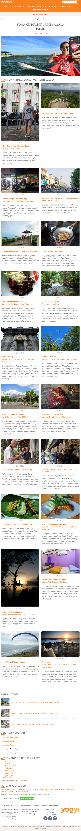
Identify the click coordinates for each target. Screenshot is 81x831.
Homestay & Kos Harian (67, 790)
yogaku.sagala (41, 33)
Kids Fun (8, 777)
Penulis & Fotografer (40, 14)
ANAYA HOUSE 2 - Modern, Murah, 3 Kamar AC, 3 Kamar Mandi (32, 724)
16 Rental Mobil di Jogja (18, 780)
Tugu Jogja (9, 767)
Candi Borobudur (11, 772)
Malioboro (8, 763)
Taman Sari (9, 768)
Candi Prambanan (11, 762)
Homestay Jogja (33, 7)
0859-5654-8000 (28, 798)
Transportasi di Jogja (30, 806)
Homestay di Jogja (10, 806)
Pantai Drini (9, 773)
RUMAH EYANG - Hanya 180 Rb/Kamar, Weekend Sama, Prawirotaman (35, 702)
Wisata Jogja (18, 7)
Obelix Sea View (10, 765)
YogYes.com (10, 19)
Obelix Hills (9, 775)
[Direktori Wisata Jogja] (70, 810)
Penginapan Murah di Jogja (10, 809)
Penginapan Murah (7, 791)
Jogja (7, 7)
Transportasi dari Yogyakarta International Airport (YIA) (30, 810)
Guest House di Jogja (10, 819)
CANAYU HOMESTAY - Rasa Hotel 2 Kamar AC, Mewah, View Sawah (34, 713)
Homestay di (9, 737)
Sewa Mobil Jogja (51, 7)
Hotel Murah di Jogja (10, 816)
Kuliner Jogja (67, 7)
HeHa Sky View (10, 770)
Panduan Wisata (40, 9)
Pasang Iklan (50, 812)
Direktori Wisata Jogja (70, 806)
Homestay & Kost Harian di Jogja (10, 813)
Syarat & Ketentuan (50, 815)
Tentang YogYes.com (50, 806)
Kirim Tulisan (50, 809)
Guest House (53, 790)
